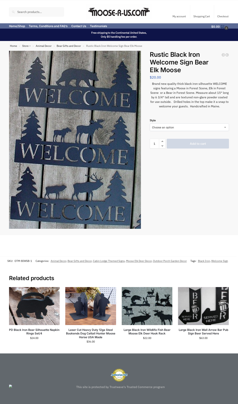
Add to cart (198, 144)
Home (13, 46)
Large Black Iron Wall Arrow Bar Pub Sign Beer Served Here (203, 331)
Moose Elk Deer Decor (139, 261)
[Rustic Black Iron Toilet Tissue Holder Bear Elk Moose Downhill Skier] (223, 55)
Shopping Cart (201, 16)
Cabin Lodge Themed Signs (109, 261)
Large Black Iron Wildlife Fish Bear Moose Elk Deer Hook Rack (147, 331)
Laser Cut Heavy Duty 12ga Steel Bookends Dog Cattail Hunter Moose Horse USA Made (90, 333)
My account (179, 16)
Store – (26, 46)
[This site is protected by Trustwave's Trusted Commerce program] (119, 387)
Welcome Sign (219, 261)
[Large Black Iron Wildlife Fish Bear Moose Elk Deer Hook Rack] (147, 306)
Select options (90, 349)
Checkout (223, 16)
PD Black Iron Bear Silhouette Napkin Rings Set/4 (34, 331)
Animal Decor (44, 46)
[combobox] (36, 11)
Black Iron (204, 261)
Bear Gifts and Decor (69, 46)
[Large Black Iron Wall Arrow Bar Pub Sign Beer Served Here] (203, 306)
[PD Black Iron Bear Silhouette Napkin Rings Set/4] (34, 306)
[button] (220, 26)
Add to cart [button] (34, 346)
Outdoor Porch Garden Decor (170, 261)
